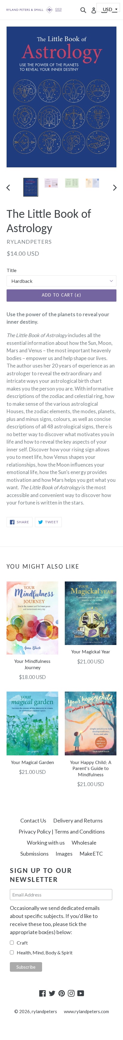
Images (64, 853)
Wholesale (84, 842)
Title (11, 270)
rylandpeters (44, 1011)
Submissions (34, 853)
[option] (30, 187)
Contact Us (33, 820)
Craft (22, 942)
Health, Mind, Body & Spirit (45, 952)
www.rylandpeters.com (86, 1011)
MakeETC (91, 853)
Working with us (46, 842)
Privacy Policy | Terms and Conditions (62, 831)
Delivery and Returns (78, 820)
